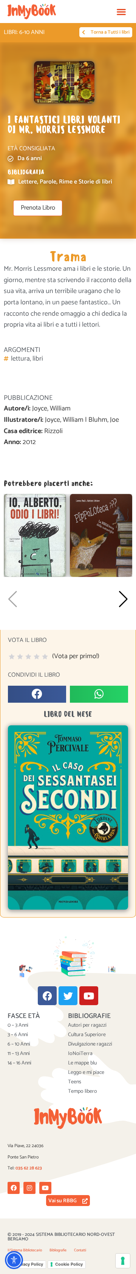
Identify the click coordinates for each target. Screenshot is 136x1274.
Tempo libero (82, 1091)
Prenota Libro (38, 208)
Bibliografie (57, 1250)
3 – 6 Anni (18, 1035)
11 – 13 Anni (19, 1054)
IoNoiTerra (80, 1054)
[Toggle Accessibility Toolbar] (14, 1260)
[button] (121, 11)
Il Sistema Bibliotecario (25, 1250)
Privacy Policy (29, 1264)
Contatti (80, 1250)
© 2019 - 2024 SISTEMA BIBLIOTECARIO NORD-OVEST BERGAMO (61, 1237)
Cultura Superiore (87, 1035)
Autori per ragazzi (87, 1025)
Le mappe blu (82, 1063)
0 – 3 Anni (18, 1025)
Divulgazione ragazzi (90, 1044)
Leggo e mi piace (86, 1073)
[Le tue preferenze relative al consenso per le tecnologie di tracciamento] (123, 1261)
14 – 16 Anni (19, 1063)
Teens (74, 1082)
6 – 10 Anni (19, 1044)
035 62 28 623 (28, 1168)
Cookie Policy (69, 1264)
